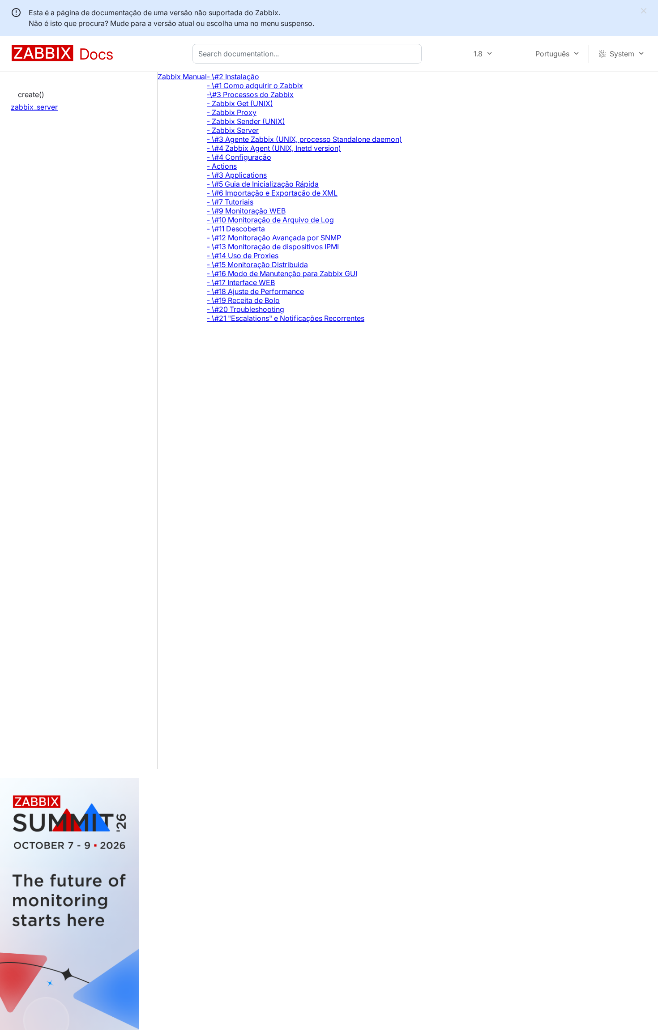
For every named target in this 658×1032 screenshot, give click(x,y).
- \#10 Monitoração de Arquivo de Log (270, 219)
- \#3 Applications (237, 175)
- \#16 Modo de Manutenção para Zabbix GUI (282, 273)
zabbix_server (34, 106)
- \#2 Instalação (233, 76)
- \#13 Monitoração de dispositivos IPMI (273, 246)
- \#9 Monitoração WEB (246, 210)
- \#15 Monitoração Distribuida (257, 264)
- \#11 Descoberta (236, 228)
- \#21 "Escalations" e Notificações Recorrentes (285, 318)
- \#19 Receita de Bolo (243, 300)
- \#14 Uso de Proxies (242, 255)
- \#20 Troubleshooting (245, 309)
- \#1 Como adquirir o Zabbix (255, 85)
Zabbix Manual (182, 76)
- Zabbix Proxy (231, 112)
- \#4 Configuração (239, 157)
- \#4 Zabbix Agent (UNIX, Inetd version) (274, 148)
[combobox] (308, 53)
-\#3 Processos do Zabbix (250, 94)
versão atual (174, 23)
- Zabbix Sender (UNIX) (246, 121)
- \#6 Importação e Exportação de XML (272, 192)
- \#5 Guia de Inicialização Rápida (263, 183)
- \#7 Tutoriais (230, 201)
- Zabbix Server (233, 130)
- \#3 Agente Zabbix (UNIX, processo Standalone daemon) (304, 139)
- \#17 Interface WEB (241, 282)
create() (31, 94)
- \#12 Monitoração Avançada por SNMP (274, 237)
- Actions (222, 166)
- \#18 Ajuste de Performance (255, 291)
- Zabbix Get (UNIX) (240, 103)
